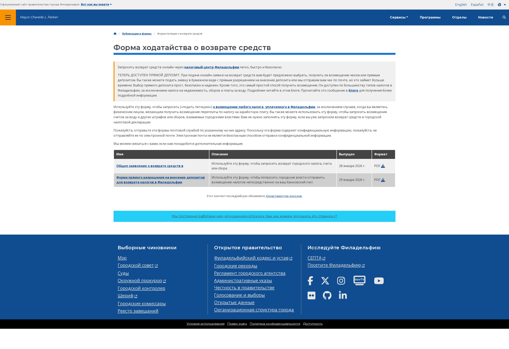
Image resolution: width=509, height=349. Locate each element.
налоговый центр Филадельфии (211, 67)
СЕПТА (315, 258)
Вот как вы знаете (95, 4)
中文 (491, 5)
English (461, 5)
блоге (353, 90)
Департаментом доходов (284, 196)
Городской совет (136, 265)
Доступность (312, 324)
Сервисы (398, 17)
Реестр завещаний (138, 311)
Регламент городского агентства (250, 273)
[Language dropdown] (502, 4)
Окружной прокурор (140, 280)
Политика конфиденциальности (275, 324)
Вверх (494, 329)
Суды (123, 273)
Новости (485, 17)
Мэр (122, 258)
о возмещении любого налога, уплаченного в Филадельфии (264, 107)
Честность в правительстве (244, 287)
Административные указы (243, 280)
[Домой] (115, 33)
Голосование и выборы (239, 295)
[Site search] (504, 17)
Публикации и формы (137, 33)
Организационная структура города (254, 309)
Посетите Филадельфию (334, 265)
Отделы (459, 17)
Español (477, 5)
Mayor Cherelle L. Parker (39, 17)
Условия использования (205, 324)
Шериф (125, 295)
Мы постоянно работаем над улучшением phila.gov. (254, 216)
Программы (430, 17)
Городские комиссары (142, 303)
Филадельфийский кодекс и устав (251, 258)
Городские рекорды (235, 266)
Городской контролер (141, 288)
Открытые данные (234, 302)
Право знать (237, 324)
